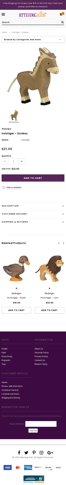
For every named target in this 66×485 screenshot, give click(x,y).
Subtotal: (6, 169)
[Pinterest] (34, 453)
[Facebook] (19, 453)
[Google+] (50, 453)
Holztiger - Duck (16, 297)
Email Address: (17, 424)
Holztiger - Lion (49, 297)
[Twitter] (26, 453)
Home (4, 32)
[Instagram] (41, 453)
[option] (33, 76)
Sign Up (33, 430)
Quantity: (7, 156)
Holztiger (6, 129)
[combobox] (30, 22)
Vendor (5, 140)
